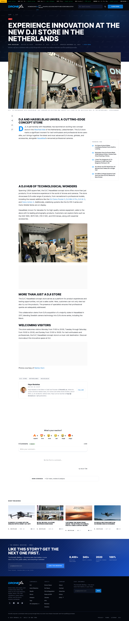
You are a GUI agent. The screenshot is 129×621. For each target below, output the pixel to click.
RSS (119, 617)
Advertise (62, 591)
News (34, 6)
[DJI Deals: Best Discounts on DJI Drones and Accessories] (107, 512)
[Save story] (12, 116)
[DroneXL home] (16, 6)
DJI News (41, 6)
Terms (107, 617)
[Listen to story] (12, 125)
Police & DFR (48, 594)
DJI (37, 6)
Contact (61, 588)
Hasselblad (41, 138)
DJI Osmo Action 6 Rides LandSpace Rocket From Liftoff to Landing (105, 147)
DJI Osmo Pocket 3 (57, 199)
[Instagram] (22, 603)
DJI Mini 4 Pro (71, 199)
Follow (81, 390)
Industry (70, 6)
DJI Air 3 (81, 199)
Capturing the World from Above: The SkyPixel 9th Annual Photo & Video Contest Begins (77, 524)
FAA (44, 6)
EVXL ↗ (61, 597)
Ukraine (54, 6)
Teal (31, 600)
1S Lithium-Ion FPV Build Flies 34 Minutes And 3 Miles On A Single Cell (105, 168)
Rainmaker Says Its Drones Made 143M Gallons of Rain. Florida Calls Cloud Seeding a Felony (105, 154)
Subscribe (115, 6)
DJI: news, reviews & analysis (55, 478)
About (61, 585)
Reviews (63, 6)
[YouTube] (18, 603)
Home (30, 6)
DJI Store (23, 378)
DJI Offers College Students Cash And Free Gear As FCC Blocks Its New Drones (105, 175)
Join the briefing (55, 565)
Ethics (61, 594)
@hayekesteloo (41, 396)
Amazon (32, 597)
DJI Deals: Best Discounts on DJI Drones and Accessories (104, 523)
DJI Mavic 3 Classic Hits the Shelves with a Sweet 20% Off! (19, 523)
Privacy (100, 617)
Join (98, 590)
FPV (58, 6)
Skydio (32, 591)
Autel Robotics (34, 588)
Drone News (48, 585)
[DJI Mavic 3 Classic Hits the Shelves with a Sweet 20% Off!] (21, 512)
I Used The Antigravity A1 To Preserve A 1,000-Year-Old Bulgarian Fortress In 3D (103, 161)
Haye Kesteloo (34, 384)
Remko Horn (39, 368)
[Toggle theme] (105, 6)
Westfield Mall (39, 130)
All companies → (34, 603)
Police (48, 6)
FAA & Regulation (49, 591)
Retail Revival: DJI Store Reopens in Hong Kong (46, 523)
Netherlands (33, 378)
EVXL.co (30, 393)
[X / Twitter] (9, 603)
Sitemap (114, 617)
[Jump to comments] (12, 129)
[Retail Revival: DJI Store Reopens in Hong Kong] (50, 512)
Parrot (31, 594)
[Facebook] (13, 603)
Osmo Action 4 (28, 202)
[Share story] (12, 120)
